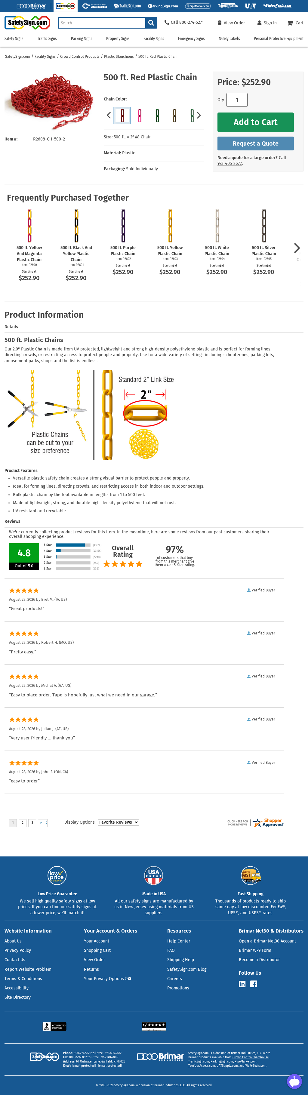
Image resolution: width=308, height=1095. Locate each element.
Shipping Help (180, 959)
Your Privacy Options (104, 978)
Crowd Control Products (80, 56)
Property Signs (118, 38)
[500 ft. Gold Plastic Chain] (174, 115)
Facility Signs (45, 56)
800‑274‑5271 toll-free (88, 1053)
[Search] (151, 23)
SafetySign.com (17, 56)
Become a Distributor (259, 959)
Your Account (96, 941)
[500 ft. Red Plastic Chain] (122, 115)
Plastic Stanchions (119, 56)
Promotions (178, 988)
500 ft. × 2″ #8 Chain (133, 137)
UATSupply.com (227, 1066)
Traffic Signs (47, 38)
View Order (94, 959)
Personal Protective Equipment (278, 38)
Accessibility (17, 988)
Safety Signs (14, 38)
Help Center (178, 941)
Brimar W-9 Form (255, 950)
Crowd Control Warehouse (251, 1057)
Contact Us (15, 959)
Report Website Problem (28, 969)
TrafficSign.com (198, 1061)
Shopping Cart (97, 950)
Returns (91, 969)
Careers (174, 978)
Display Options (79, 822)
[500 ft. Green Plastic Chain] (157, 115)
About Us (13, 941)
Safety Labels (229, 38)
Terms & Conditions (23, 978)
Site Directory (18, 997)
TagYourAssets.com (201, 1066)
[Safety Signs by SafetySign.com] (25, 29)
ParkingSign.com (222, 1061)
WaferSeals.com (255, 1066)
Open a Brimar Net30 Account (267, 941)
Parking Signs (81, 38)
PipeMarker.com (246, 1061)
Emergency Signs (191, 38)
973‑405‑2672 (229, 163)
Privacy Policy (18, 950)
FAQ (171, 950)
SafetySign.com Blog (186, 969)
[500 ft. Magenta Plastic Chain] (139, 115)
